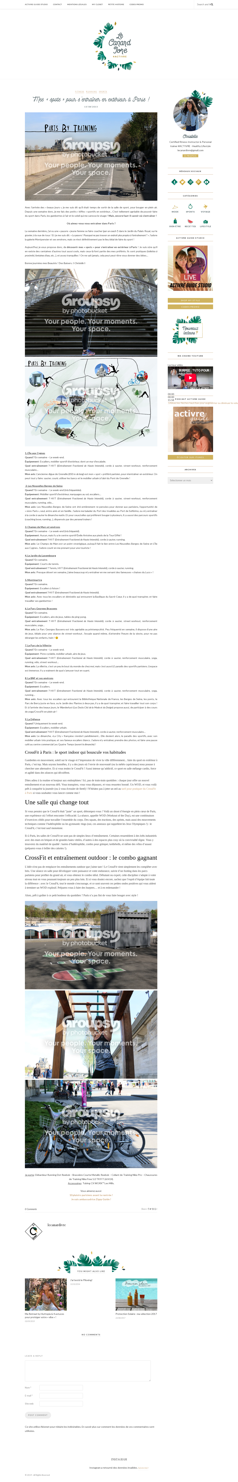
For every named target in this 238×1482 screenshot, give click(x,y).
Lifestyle (205, 226)
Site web (29, 1403)
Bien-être (175, 226)
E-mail (29, 1395)
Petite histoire (116, 4)
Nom (28, 1387)
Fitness (79, 91)
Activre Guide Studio (36, 4)
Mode (175, 212)
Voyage (205, 212)
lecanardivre (57, 1225)
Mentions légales (77, 4)
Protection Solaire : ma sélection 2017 (136, 1313)
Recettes (190, 226)
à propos (190, 156)
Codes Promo (137, 4)
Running (91, 91)
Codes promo (190, 307)
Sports (103, 91)
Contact (57, 4)
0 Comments (31, 1209)
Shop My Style (190, 300)
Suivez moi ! (143, 1468)
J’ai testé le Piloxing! (81, 1280)
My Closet (97, 4)
